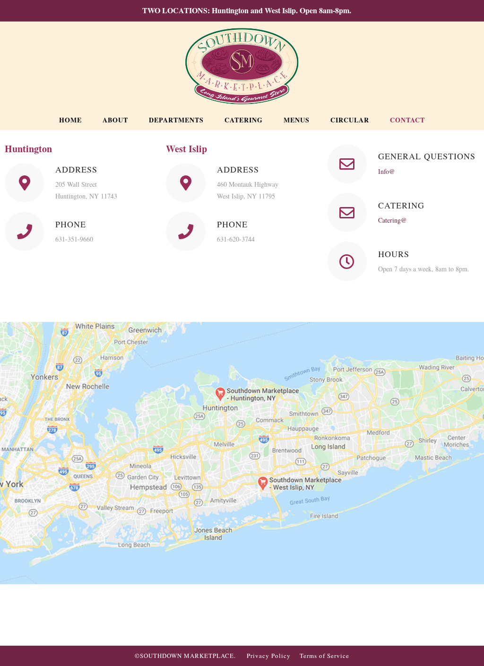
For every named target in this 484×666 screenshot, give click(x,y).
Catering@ (392, 220)
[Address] (24, 182)
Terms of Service (324, 655)
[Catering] (347, 212)
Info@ (386, 171)
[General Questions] (347, 163)
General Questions (426, 156)
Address (76, 169)
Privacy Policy (269, 655)
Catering (401, 205)
